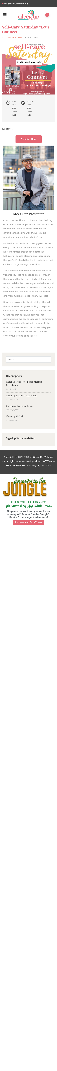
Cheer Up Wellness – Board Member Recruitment (24, 383)
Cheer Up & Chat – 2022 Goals (21, 395)
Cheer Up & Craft (14, 416)
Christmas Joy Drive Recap (19, 406)
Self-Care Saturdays (12, 38)
